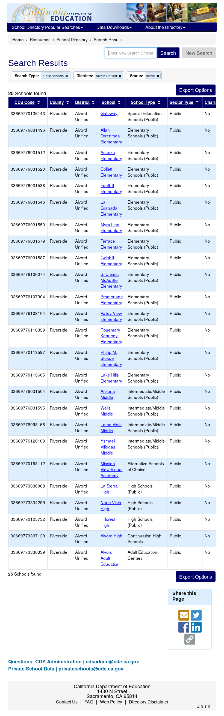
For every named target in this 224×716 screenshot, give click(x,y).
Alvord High (111, 535)
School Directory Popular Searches (46, 27)
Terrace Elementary (111, 244)
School (108, 102)
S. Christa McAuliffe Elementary (111, 280)
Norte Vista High (111, 505)
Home (18, 39)
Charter (212, 102)
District (82, 102)
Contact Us (67, 702)
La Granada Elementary (111, 208)
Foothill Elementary (111, 188)
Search (168, 52)
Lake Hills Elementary (111, 378)
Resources (40, 39)
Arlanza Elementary (111, 155)
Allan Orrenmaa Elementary (111, 136)
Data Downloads (112, 27)
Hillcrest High (108, 522)
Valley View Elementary (111, 316)
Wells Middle (107, 411)
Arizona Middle (108, 394)
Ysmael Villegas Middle (108, 447)
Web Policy (111, 702)
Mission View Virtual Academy (111, 469)
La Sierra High (109, 489)
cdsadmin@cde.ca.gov (112, 661)
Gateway (109, 113)
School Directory (72, 39)
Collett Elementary (111, 172)
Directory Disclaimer (148, 702)
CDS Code (24, 102)
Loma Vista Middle (111, 427)
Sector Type (181, 102)
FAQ (88, 702)
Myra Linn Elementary (111, 227)
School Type (143, 102)
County (57, 102)
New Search (198, 52)
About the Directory (163, 27)
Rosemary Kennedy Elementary (111, 336)
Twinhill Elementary (111, 260)
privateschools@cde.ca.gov (90, 668)
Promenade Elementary (112, 299)
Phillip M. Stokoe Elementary (111, 358)
